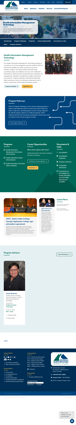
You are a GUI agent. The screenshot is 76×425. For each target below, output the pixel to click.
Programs (32, 41)
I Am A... (23, 2)
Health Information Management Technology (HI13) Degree (14, 152)
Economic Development (61, 8)
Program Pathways (20, 41)
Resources (49, 8)
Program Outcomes (65, 161)
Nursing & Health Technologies (30, 14)
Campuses (32, 369)
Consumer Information (11, 377)
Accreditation (63, 152)
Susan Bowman (11, 293)
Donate (53, 2)
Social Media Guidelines (12, 362)
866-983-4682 (59, 2)
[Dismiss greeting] (73, 412)
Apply (48, 2)
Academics (42, 8)
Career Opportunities (44, 41)
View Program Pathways (16, 123)
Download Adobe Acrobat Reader (14, 381)
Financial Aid (42, 2)
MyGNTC (30, 2)
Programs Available (10, 86)
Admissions (33, 8)
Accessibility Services (11, 374)
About (26, 8)
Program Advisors (15, 44)
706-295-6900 (66, 377)
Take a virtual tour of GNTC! (13, 364)
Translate (39, 384)
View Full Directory (63, 254)
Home (5, 14)
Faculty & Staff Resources (36, 377)
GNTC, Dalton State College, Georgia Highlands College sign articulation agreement (19, 221)
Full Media (70, 397)
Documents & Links (60, 41)
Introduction (8, 41)
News (5, 44)
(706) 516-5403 (12, 315)
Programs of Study (17, 14)
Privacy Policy (9, 372)
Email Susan (11, 318)
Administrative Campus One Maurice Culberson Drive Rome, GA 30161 (60, 369)
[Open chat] (72, 421)
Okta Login (36, 2)
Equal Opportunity (65, 393)
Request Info (68, 2)
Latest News (62, 199)
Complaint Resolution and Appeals (15, 379)
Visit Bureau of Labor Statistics (37, 161)
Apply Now (26, 86)
